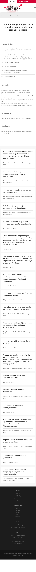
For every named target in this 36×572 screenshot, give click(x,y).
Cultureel (18, 501)
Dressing (18, 512)
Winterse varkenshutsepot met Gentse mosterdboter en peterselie (17, 223)
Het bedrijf (18, 497)
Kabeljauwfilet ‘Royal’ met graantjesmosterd (13, 407)
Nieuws (18, 495)
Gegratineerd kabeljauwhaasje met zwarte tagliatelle (17, 191)
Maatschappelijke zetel (18, 541)
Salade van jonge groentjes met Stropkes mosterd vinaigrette (15, 207)
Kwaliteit (18, 514)
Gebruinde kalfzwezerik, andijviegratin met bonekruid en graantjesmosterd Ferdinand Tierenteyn (15, 278)
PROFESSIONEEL (23, 1)
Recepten (13, 16)
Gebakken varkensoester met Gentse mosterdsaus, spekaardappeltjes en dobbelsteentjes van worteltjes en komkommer (18, 155)
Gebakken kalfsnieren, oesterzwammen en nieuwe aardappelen (14, 174)
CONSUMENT (12, 1)
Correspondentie (18, 543)
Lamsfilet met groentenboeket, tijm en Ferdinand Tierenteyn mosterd (17, 308)
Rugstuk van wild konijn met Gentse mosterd (17, 342)
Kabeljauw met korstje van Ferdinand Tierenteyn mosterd (17, 294)
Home (18, 493)
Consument (4, 16)
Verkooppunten (18, 524)
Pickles (18, 510)
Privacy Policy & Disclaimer (18, 527)
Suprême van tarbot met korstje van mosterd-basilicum (17, 441)
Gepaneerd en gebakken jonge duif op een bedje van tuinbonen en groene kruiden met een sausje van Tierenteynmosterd (17, 423)
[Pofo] (13, 7)
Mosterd (18, 508)
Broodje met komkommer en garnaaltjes (14, 457)
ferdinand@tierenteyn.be (18, 535)
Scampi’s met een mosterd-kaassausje (14, 391)
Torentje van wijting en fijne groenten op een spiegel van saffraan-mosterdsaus (17, 325)
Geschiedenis (18, 499)
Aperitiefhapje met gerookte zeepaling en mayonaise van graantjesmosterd (14, 472)
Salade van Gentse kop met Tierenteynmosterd (14, 377)
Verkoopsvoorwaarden (18, 526)
